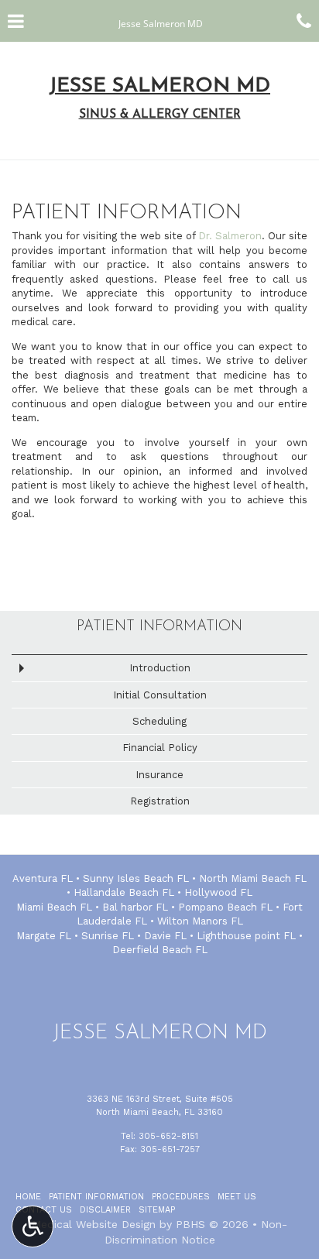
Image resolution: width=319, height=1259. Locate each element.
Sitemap (157, 1210)
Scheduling (159, 721)
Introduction (159, 668)
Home (28, 1197)
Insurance (159, 774)
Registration (160, 801)
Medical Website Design (94, 1224)
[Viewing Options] (32, 1226)
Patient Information (159, 626)
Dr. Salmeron (230, 236)
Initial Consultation (160, 695)
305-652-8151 (168, 1136)
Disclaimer (105, 1210)
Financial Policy (159, 747)
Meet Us (237, 1197)
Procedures (181, 1197)
